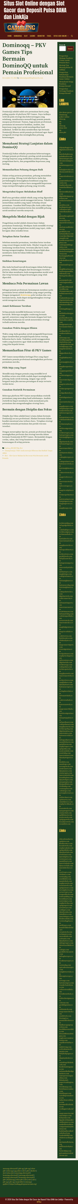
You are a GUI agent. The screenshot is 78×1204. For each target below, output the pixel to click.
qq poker (17, 1171)
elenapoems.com (66, 291)
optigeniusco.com (66, 888)
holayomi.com (64, 1118)
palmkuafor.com (65, 156)
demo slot (63, 128)
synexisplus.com (65, 857)
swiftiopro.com (65, 925)
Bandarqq (18, 36)
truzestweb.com (65, 808)
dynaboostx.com (65, 912)
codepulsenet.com (66, 724)
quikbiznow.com (65, 815)
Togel (49, 36)
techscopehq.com (66, 729)
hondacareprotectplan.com (66, 241)
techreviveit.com (65, 411)
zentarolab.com (65, 813)
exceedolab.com (65, 936)
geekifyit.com (64, 232)
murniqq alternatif (22, 1173)
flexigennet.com (65, 324)
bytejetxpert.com (66, 501)
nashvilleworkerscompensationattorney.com (66, 1126)
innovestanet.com (66, 755)
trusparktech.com (66, 894)
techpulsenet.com (66, 654)
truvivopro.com (65, 872)
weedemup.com (65, 1087)
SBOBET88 (41, 36)
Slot (26, 36)
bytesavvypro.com (66, 435)
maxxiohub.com (65, 881)
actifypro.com (64, 910)
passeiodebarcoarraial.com (66, 182)
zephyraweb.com (66, 883)
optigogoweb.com (66, 819)
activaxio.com (64, 939)
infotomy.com (64, 338)
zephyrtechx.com (66, 903)
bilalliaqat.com (65, 1093)
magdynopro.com (66, 406)
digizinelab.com (65, 662)
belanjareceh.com (66, 170)
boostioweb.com (65, 846)
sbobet (33, 1171)
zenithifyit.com (65, 879)
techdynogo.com (65, 346)
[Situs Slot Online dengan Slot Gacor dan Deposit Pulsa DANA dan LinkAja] (21, 26)
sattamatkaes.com (66, 234)
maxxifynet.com (65, 861)
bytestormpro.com (66, 983)
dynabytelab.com (66, 852)
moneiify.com (64, 220)
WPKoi (39, 1201)
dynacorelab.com (66, 866)
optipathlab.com (65, 850)
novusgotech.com (66, 766)
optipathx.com (65, 749)
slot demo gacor (65, 112)
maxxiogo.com (65, 764)
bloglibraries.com (66, 269)
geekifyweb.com (65, 556)
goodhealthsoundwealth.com (66, 288)
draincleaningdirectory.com (66, 252)
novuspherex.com (66, 890)
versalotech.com (65, 932)
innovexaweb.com (66, 775)
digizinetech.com (66, 442)
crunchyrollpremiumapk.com (66, 237)
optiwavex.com (65, 800)
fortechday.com (65, 1151)
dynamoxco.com (65, 771)
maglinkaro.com (65, 682)
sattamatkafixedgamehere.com (66, 1072)
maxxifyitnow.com (66, 742)
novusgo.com (64, 981)
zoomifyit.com (64, 824)
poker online (64, 117)
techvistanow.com (66, 612)
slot (23, 1171)
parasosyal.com (65, 280)
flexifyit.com (64, 762)
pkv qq (21, 1169)
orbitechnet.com (65, 797)
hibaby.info (63, 1080)
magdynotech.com (66, 727)
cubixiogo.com (65, 791)
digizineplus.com (66, 731)
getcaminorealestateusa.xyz (66, 1154)
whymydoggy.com (66, 147)
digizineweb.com (66, 596)
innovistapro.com (66, 916)
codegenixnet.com (66, 461)
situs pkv (62, 132)
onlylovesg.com (65, 1047)
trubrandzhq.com (66, 896)
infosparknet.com (66, 740)
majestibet (20, 1182)
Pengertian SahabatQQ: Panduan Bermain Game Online (66, 75)
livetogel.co (63, 1018)
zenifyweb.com (65, 1016)
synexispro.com (65, 1115)
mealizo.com (64, 205)
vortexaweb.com (65, 885)
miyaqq (28, 1182)
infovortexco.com (66, 660)
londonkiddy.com (66, 1135)
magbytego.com (65, 574)
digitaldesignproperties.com (66, 197)
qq (60, 121)
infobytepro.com (65, 572)
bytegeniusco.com (66, 417)
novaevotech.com (66, 620)
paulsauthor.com (65, 318)
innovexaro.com (65, 733)
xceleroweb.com (65, 817)
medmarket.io (64, 331)
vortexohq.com (65, 965)
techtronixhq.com (66, 523)
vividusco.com (64, 874)
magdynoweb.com (66, 673)
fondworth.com (65, 185)
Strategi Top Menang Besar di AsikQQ (65, 67)
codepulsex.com (65, 667)
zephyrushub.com (66, 848)
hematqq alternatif (10, 1175)
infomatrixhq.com (66, 614)
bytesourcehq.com (66, 585)
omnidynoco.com (66, 802)
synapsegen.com (65, 782)
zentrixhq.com (65, 753)
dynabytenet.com (66, 685)
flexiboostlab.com (66, 919)
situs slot (10, 1173)
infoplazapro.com (66, 408)
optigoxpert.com (65, 905)
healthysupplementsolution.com (66, 341)
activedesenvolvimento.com (65, 1050)
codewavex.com (65, 636)
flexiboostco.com (65, 843)
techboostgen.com (66, 532)
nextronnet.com (65, 769)
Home (10, 36)
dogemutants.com (66, 300)
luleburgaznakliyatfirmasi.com (66, 272)
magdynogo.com (65, 508)
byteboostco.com (65, 638)
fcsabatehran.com (66, 298)
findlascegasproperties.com (66, 1026)
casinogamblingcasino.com (66, 246)
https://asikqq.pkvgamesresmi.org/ (23, 1184)
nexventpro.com (65, 901)
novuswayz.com (65, 908)
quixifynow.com (65, 744)
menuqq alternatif (10, 1169)
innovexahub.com (66, 863)
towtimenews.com (66, 249)
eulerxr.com (64, 1003)
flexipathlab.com (66, 784)
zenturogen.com (65, 773)
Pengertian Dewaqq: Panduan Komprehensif (66, 91)
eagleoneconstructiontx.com (66, 1039)
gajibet (5, 1184)
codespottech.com (66, 344)
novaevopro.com (65, 892)
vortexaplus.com (65, 789)
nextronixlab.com (66, 751)
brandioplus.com (66, 777)
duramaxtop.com (66, 302)
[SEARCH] (72, 36)
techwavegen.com (66, 433)
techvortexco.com (66, 554)
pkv (27, 1171)
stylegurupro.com (66, 943)
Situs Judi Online (60, 36)
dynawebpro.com (66, 780)
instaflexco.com (65, 914)
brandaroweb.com (66, 822)
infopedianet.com (66, 722)
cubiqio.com (64, 950)
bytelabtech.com (65, 539)
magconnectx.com (66, 1113)
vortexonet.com (65, 859)
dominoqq (63, 115)
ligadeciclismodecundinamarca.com (66, 1121)
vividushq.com (65, 786)
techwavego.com (65, 665)
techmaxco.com (65, 934)
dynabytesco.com (66, 941)
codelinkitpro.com (66, 530)
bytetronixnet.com (66, 499)
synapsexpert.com (66, 811)
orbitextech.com (65, 1009)
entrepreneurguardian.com (66, 1077)
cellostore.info (65, 209)
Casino (32, 36)
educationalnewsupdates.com (66, 840)
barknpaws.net (65, 207)
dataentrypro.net (66, 159)
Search (62, 45)
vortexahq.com (65, 877)
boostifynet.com (65, 899)
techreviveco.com (66, 680)
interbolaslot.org (66, 154)
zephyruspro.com (66, 746)
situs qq (62, 119)
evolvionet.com (65, 855)
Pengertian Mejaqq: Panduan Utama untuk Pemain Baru (66, 59)
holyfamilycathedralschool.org (66, 1132)
